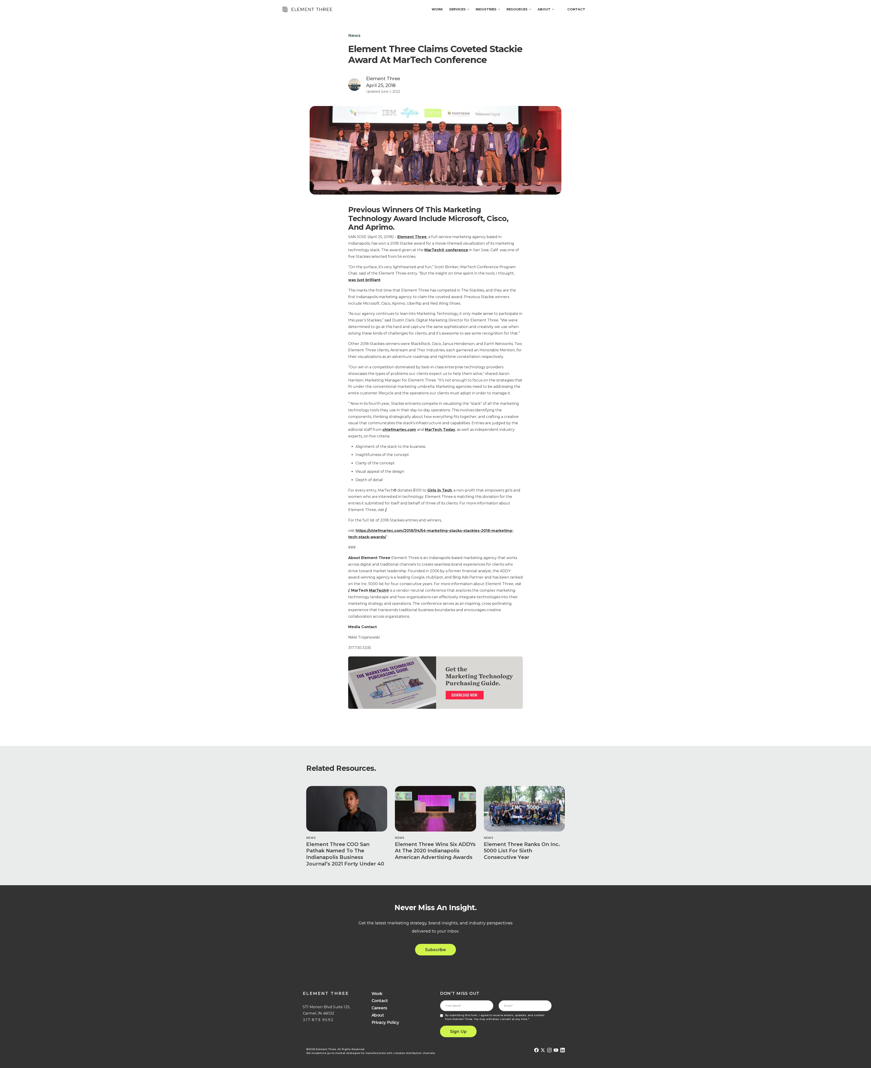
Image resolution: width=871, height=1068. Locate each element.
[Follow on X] (543, 1050)
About (378, 1015)
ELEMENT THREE (326, 993)
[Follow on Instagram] (549, 1050)
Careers (379, 1007)
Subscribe (435, 949)
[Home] (307, 9)
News (354, 35)
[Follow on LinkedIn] (562, 1050)
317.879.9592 (318, 1020)
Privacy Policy (385, 1022)
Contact (576, 9)
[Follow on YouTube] (555, 1050)
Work (377, 993)
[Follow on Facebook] (536, 1050)
